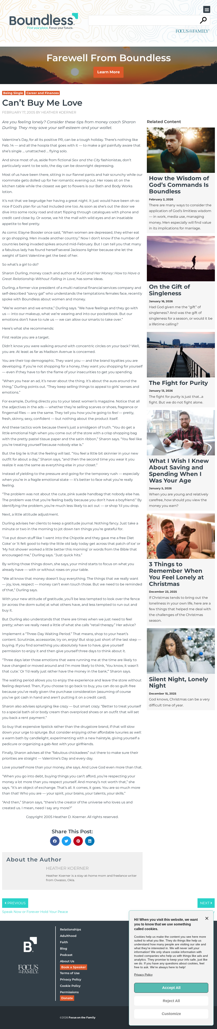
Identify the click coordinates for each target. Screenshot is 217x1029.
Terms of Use (70, 973)
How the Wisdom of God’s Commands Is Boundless (179, 185)
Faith (64, 942)
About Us (67, 961)
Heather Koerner (58, 112)
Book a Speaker (73, 967)
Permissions (69, 992)
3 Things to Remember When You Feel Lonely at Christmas (176, 574)
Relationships (70, 929)
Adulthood (68, 936)
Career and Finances (42, 93)
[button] (206, 9)
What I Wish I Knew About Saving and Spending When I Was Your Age (179, 470)
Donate (67, 998)
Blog (63, 948)
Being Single (13, 93)
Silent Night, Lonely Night (178, 682)
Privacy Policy (70, 979)
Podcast (66, 955)
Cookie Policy (70, 986)
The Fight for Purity (178, 382)
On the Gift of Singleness (169, 290)
